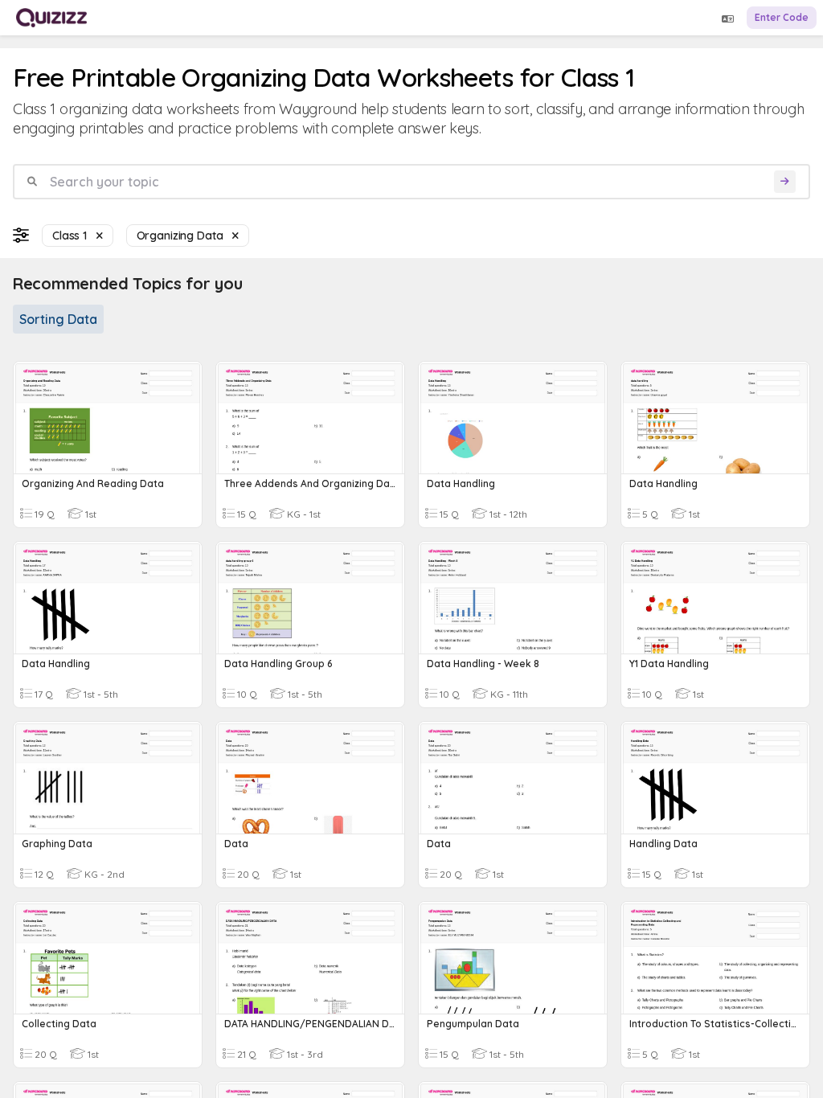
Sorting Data (58, 319)
